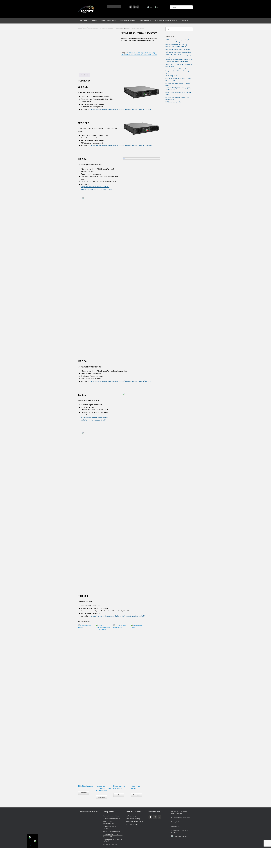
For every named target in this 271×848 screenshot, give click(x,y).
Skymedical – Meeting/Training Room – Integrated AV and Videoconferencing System (177, 71)
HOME (85, 20)
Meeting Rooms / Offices (111, 816)
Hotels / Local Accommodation (108, 823)
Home (80, 28)
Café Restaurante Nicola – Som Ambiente (178, 49)
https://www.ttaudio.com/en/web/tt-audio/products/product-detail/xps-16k (120, 109)
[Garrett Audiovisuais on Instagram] (134, 7)
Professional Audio (132, 816)
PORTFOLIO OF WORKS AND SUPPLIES (166, 20)
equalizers (144, 53)
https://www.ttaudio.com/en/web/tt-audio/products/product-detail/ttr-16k (120, 616)
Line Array (152, 53)
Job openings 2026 (171, 76)
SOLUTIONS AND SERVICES (128, 20)
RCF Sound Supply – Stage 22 (174, 102)
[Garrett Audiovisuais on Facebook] (130, 7)
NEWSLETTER (175, 826)
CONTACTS (185, 20)
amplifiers (132, 53)
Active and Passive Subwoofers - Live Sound (107, 28)
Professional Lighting (133, 819)
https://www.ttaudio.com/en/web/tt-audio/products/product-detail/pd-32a (121, 381)
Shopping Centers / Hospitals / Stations (112, 841)
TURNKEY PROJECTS (145, 20)
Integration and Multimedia (135, 821)
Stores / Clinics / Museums (111, 831)
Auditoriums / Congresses (111, 819)
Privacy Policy (175, 822)
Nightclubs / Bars (108, 837)
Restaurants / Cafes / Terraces (110, 827)
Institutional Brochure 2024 (89, 812)
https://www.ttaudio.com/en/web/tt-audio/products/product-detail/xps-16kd (121, 145)
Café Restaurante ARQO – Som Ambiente (178, 52)
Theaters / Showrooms (110, 834)
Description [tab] (84, 75)
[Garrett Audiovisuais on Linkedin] (137, 7)
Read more (84, 792)
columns (90, 28)
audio (85, 28)
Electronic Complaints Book (180, 818)
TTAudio (154, 55)
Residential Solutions (110, 844)
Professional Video (132, 824)
